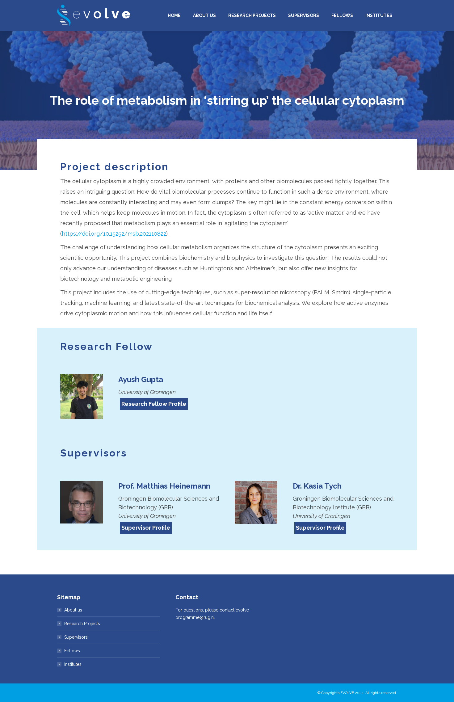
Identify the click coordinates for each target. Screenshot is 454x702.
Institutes (73, 664)
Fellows (72, 650)
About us (73, 609)
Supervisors (76, 637)
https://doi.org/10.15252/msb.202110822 (114, 233)
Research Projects (82, 623)
